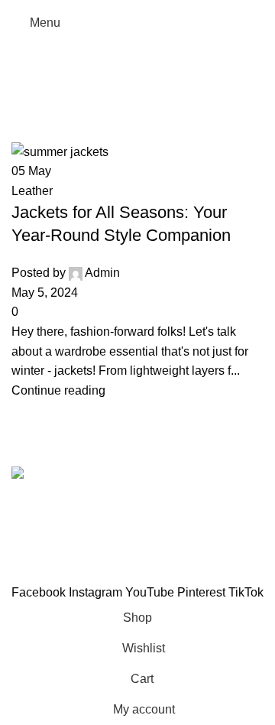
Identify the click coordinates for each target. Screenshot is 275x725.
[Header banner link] (137, 362)
